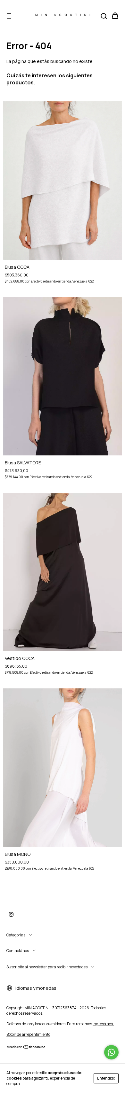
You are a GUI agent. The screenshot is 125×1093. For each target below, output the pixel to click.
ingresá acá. (103, 1024)
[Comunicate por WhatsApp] (111, 1052)
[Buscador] (104, 16)
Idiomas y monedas (35, 988)
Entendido (106, 1078)
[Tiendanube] (26, 1047)
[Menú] (9, 16)
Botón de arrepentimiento (28, 1034)
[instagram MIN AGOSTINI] (11, 914)
